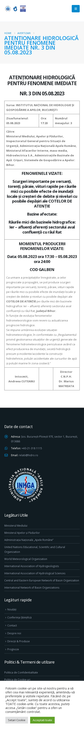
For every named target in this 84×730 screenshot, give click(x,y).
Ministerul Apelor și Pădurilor (22, 532)
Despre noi (14, 633)
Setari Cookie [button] (16, 720)
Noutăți (11, 609)
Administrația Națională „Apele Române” (28, 540)
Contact (12, 625)
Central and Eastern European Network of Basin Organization (41, 580)
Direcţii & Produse (18, 641)
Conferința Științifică (19, 617)
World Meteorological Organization (25, 559)
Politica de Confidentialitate (21, 672)
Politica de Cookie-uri (17, 679)
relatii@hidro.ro (28, 455)
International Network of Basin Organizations (31, 587)
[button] (76, 8)
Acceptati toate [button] (42, 720)
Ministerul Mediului (15, 525)
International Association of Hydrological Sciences (34, 573)
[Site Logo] (15, 8)
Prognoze (13, 649)
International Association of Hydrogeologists (31, 566)
